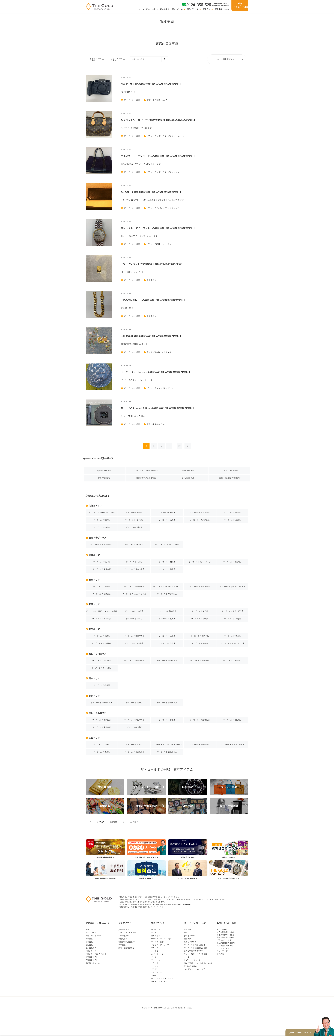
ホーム (141, 9)
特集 (186, 933)
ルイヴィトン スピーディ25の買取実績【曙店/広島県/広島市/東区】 (158, 120)
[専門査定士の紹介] (187, 849)
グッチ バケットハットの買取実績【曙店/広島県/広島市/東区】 (156, 372)
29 (179, 446)
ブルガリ (154, 975)
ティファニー (156, 972)
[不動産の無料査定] (146, 870)
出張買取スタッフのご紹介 (194, 969)
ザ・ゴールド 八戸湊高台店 (101, 545)
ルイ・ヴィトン (178, 136)
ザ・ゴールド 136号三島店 (101, 703)
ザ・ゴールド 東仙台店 (101, 569)
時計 (158, 244)
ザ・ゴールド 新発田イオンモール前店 (101, 611)
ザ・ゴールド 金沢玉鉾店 (101, 668)
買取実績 (219, 9)
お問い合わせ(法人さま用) (96, 954)
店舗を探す (164, 9)
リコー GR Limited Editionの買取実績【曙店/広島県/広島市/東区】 (158, 408)
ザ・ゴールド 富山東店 (101, 661)
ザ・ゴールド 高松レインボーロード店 (167, 744)
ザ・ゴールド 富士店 (134, 703)
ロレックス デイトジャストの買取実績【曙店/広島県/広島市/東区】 (158, 228)
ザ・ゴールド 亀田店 (199, 611)
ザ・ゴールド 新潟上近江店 (232, 611)
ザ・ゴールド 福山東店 (232, 720)
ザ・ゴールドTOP (96, 822)
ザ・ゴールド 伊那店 (199, 643)
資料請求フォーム (93, 963)
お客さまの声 (189, 936)
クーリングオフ (223, 948)
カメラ (165, 100)
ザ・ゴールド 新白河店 (101, 594)
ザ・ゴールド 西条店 (101, 752)
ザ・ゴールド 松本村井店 (101, 643)
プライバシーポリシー (226, 940)
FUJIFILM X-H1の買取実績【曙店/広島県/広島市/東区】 (151, 84)
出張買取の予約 (92, 957)
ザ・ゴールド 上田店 (167, 636)
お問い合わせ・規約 (226, 923)
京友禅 (165, 352)
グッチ (176, 208)
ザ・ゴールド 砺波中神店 (134, 661)
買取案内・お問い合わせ (97, 923)
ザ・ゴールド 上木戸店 (134, 611)
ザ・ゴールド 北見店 (232, 520)
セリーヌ (154, 963)
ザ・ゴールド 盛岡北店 (134, 545)
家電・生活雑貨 (153, 100)
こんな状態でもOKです (193, 951)
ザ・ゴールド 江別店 (101, 520)
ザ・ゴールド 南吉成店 (232, 562)
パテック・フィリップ (160, 945)
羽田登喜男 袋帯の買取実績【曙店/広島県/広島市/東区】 (151, 336)
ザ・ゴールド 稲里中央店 (134, 636)
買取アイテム (177, 9)
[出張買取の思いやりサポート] (146, 849)
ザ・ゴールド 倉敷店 (167, 720)
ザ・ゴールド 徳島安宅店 (167, 752)
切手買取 (122, 945)
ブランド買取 (123, 936)
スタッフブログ (190, 942)
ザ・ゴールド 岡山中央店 (134, 720)
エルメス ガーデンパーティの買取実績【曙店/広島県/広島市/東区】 (158, 156)
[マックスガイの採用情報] (187, 870)
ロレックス (166, 244)
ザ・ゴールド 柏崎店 (199, 619)
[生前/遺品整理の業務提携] (105, 870)
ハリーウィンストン (159, 981)
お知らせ (187, 930)
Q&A (227, 9)
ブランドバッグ (163, 136)
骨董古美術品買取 (125, 942)
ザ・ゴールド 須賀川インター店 (232, 587)
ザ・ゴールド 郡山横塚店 (200, 587)
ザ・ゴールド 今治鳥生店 (134, 752)
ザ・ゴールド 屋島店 (101, 744)
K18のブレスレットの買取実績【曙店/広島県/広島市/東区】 (153, 300)
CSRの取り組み (190, 966)
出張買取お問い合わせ (226, 935)
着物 (149, 352)
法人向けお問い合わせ (226, 932)
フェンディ (155, 966)
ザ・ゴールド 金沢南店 (232, 661)
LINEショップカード (192, 960)
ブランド (150, 136)
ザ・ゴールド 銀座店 (101, 685)
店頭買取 (89, 939)
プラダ (154, 969)
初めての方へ (152, 9)
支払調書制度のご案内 (226, 943)
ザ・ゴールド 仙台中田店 (134, 569)
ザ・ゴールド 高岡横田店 (167, 661)
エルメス (175, 172)
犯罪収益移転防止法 (225, 946)
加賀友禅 (156, 352)
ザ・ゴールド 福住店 (167, 512)
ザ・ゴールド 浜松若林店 (167, 703)
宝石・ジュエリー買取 (127, 933)
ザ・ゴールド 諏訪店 (167, 643)
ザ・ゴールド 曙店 (132, 100)
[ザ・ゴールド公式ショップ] (229, 870)
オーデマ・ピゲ (157, 942)
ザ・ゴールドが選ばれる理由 (195, 948)
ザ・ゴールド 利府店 (167, 562)
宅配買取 (89, 945)
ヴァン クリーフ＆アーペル (162, 978)
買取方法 (207, 9)
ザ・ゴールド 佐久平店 (199, 636)
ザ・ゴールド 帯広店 (134, 527)
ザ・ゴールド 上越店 (232, 619)
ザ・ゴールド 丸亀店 (134, 744)
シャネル (154, 951)
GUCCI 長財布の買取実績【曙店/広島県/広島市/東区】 (151, 192)
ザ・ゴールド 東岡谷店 (134, 643)
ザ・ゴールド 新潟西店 (167, 611)
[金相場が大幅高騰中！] (105, 849)
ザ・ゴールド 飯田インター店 (232, 643)
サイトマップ (222, 951)
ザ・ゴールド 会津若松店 (134, 587)
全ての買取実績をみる (226, 59)
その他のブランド (164, 208)
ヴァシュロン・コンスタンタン (163, 939)
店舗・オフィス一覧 (94, 936)
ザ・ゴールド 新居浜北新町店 (232, 744)
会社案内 (187, 957)
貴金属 (150, 280)
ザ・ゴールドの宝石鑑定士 (194, 945)
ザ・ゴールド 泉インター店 (200, 562)
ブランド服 (161, 388)
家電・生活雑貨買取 (126, 948)
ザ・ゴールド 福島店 (101, 587)
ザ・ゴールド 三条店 (134, 619)
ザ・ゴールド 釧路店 (101, 527)
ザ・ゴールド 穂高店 (232, 636)
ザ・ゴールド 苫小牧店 (134, 520)
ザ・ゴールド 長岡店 (167, 619)
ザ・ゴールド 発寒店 (134, 512)
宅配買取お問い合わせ (226, 937)
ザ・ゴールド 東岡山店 (101, 720)
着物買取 (122, 939)
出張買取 (89, 942)
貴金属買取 (122, 930)
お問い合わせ (91, 951)
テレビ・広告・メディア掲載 (195, 954)
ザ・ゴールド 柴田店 (167, 569)
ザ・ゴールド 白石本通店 (200, 512)
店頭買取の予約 (92, 960)
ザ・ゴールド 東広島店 (101, 727)
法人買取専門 (91, 948)
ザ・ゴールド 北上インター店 (167, 545)
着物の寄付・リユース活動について (198, 963)
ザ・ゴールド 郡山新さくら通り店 (167, 587)
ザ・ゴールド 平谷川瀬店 (167, 594)
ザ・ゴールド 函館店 (167, 520)
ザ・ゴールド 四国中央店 (200, 744)
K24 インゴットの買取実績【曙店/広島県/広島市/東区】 (152, 264)
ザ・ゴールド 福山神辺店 (200, 720)
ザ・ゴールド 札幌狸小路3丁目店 (101, 512)
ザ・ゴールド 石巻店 (134, 562)
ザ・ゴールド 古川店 (101, 562)
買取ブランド (193, 9)
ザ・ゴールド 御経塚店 (199, 661)
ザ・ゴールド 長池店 (101, 636)
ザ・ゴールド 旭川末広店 (200, 520)
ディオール (155, 960)
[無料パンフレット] (229, 849)
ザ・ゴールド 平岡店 (232, 512)
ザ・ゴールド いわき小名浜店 (134, 594)
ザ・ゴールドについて (195, 923)
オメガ (154, 933)
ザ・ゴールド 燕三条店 (101, 619)
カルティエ (155, 936)
